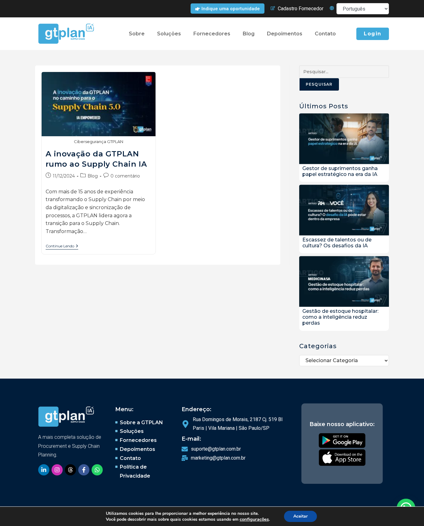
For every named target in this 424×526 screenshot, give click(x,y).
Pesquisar (319, 84)
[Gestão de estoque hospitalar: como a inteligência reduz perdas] (344, 282)
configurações (254, 519)
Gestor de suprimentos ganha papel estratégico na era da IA (340, 171)
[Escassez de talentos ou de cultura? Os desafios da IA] (344, 211)
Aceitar (300, 516)
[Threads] (70, 469)
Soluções (169, 34)
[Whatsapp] (97, 469)
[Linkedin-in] (43, 469)
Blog (249, 34)
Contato (325, 34)
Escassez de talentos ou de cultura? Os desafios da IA (337, 243)
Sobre (137, 34)
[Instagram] (57, 469)
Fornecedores (211, 34)
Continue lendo (62, 246)
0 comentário (125, 176)
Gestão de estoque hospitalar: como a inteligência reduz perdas (340, 317)
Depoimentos (284, 34)
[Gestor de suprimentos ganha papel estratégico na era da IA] (344, 140)
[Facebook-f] (83, 469)
